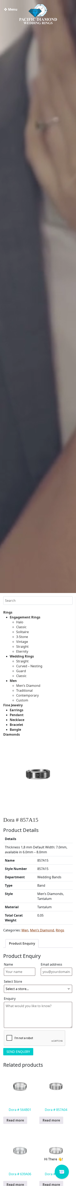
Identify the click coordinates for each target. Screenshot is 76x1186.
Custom (22, 700)
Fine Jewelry (13, 705)
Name (8, 964)
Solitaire (22, 632)
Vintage (22, 641)
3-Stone (22, 637)
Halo (19, 622)
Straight (22, 646)
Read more (15, 1120)
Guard (21, 671)
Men (13, 680)
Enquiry (10, 998)
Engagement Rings (25, 617)
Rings (7, 612)
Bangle (15, 729)
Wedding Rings (22, 656)
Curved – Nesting (29, 666)
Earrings (16, 710)
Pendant (17, 715)
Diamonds (11, 734)
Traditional (24, 690)
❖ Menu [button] (10, 9)
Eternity (22, 651)
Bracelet (16, 724)
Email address (51, 964)
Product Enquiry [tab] (22, 943)
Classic (21, 627)
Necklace (17, 720)
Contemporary (27, 695)
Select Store (13, 981)
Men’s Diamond (28, 685)
